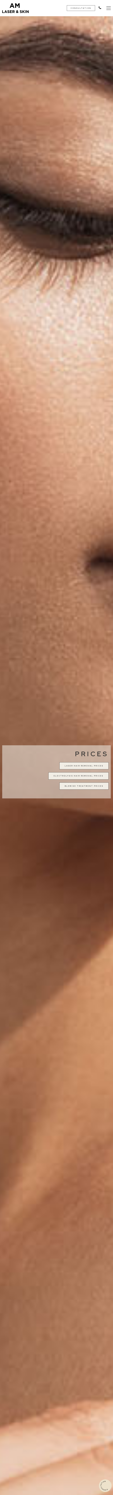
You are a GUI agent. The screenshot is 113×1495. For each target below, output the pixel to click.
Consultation (81, 8)
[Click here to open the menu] (108, 8)
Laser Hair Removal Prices (84, 766)
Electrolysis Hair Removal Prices (78, 776)
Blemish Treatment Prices (84, 786)
